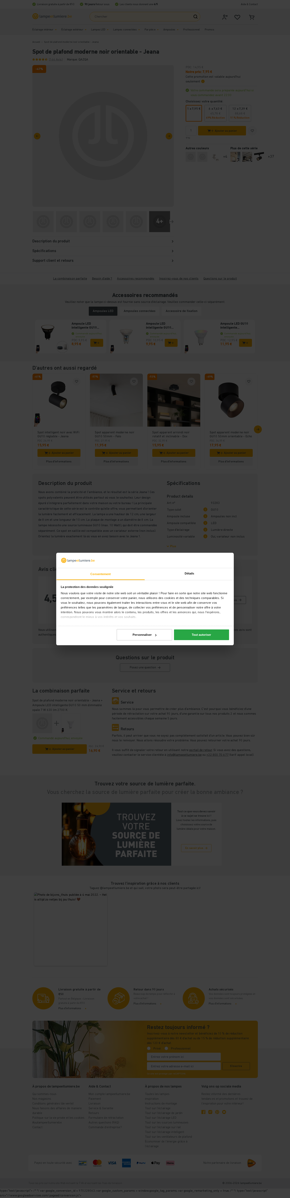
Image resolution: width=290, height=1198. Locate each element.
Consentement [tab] (100, 574)
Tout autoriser (201, 634)
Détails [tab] (189, 573)
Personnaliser (142, 634)
